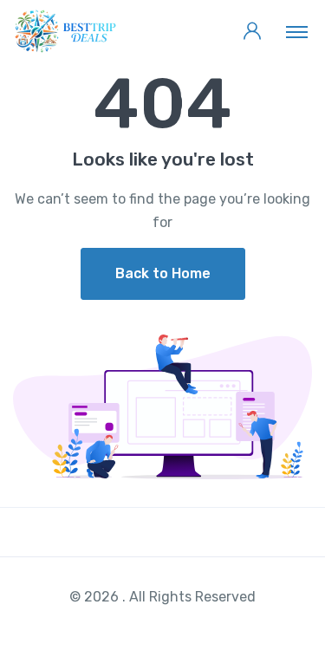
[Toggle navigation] (297, 31)
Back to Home (163, 273)
